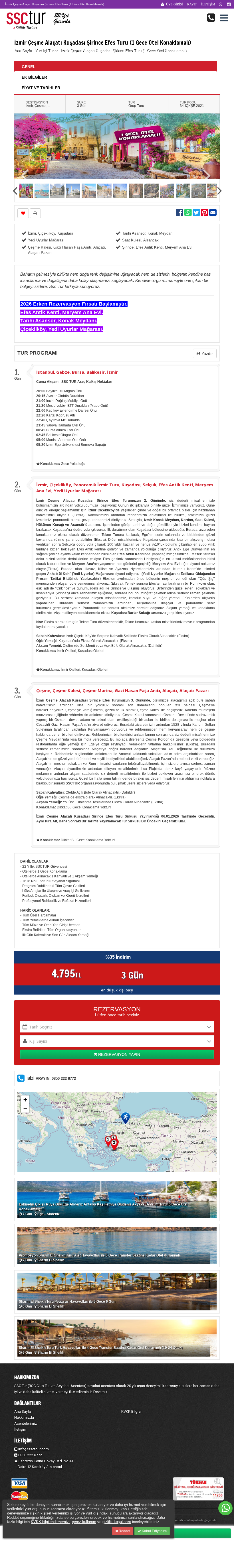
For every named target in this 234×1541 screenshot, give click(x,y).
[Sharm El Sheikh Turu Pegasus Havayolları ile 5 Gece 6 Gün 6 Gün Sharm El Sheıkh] (117, 1292)
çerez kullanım (84, 1522)
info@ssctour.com (33, 1449)
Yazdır (206, 353)
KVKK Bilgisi (131, 1411)
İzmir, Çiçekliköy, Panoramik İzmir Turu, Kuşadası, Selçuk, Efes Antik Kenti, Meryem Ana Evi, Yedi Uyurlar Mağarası (124, 487)
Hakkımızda (24, 1417)
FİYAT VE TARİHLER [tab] (41, 88)
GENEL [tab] (28, 66)
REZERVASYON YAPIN (118, 1054)
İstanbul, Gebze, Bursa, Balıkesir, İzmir (77, 372)
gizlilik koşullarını (116, 1522)
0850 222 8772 (29, 1455)
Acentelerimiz (25, 1423)
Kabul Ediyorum (154, 1531)
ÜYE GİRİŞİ (174, 4)
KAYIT (192, 4)
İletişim (20, 1429)
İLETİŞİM (208, 4)
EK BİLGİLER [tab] (34, 77)
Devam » (100, 1392)
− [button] (25, 1108)
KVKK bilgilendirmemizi (50, 1522)
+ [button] (25, 1099)
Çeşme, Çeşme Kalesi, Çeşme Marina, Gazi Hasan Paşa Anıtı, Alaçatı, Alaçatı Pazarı (122, 690)
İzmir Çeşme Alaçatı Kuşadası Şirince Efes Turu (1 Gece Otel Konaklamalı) (123, 50)
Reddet (124, 1531)
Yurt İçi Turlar (46, 50)
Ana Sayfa (23, 50)
